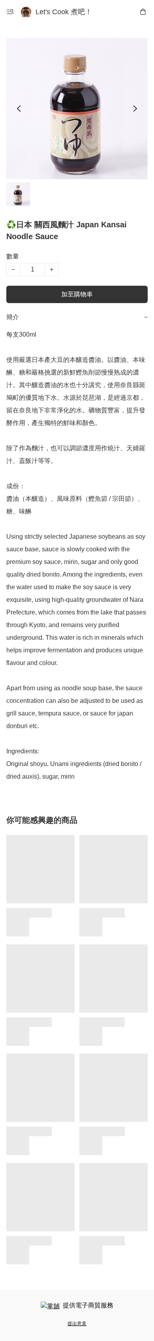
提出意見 (77, 1323)
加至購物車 (77, 294)
